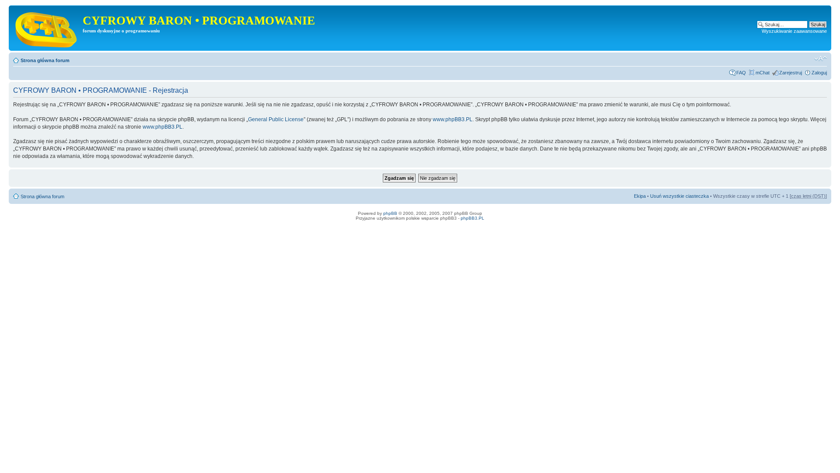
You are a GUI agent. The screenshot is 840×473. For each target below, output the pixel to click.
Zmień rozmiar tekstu (820, 59)
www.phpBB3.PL (452, 119)
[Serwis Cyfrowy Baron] (47, 28)
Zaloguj (819, 72)
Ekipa (640, 196)
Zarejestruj (790, 72)
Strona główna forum (45, 60)
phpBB (390, 213)
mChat (763, 72)
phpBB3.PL (472, 218)
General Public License (276, 119)
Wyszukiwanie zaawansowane (794, 31)
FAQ (741, 72)
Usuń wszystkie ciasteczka (679, 196)
